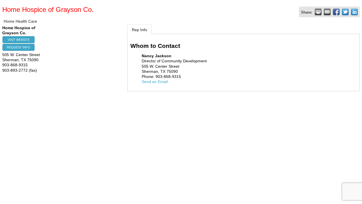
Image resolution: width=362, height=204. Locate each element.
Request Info (18, 47)
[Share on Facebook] (336, 11)
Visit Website (19, 39)
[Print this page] (318, 11)
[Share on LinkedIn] (354, 11)
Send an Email (155, 81)
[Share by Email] (327, 11)
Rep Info (139, 29)
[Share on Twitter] (345, 11)
